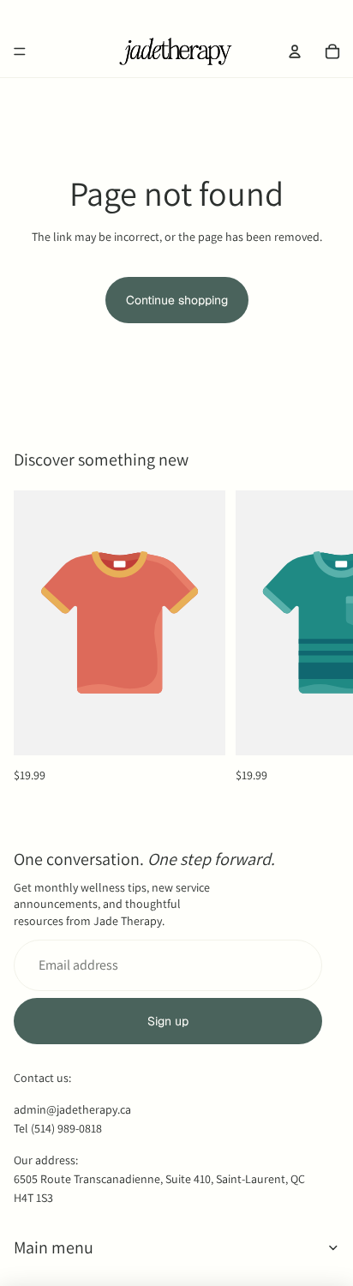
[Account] (295, 51)
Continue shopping (177, 300)
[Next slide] (320, 637)
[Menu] (19, 51)
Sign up (167, 1021)
